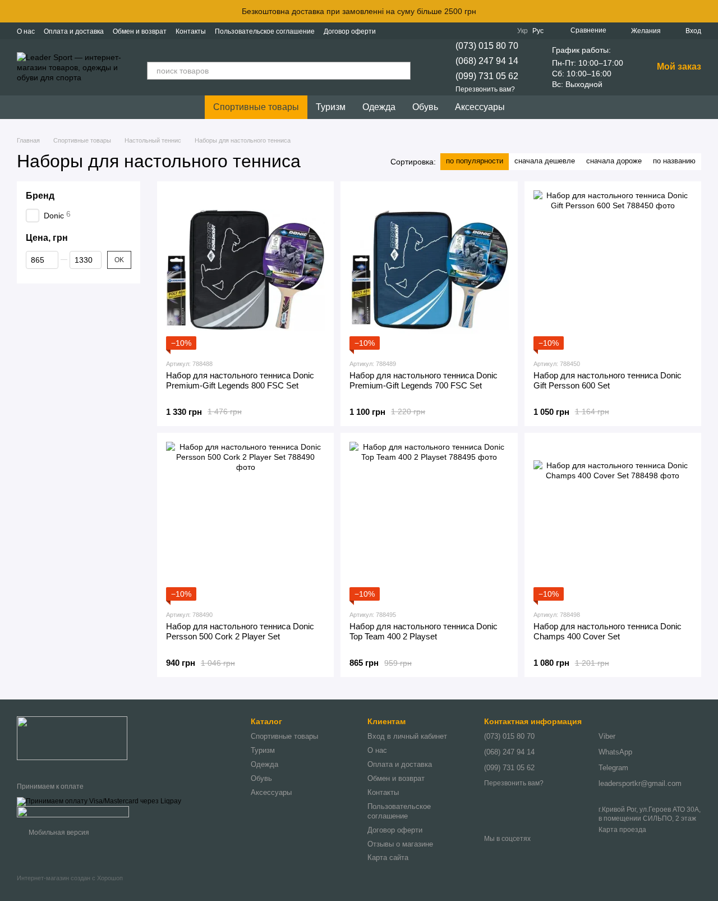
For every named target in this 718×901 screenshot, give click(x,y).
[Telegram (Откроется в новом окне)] (474, 30)
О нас (26, 31)
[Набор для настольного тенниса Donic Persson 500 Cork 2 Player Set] (245, 521)
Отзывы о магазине (400, 844)
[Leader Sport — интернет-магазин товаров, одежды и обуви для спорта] (72, 738)
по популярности (474, 161)
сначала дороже (614, 161)
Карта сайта (387, 857)
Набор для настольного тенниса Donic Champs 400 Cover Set (607, 631)
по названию (674, 161)
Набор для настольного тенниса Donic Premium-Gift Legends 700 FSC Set (423, 380)
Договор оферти (350, 31)
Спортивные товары (256, 107)
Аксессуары (480, 107)
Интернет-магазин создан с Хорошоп (70, 878)
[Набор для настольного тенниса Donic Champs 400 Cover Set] (612, 521)
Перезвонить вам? (485, 89)
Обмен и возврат (140, 31)
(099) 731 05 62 (486, 76)
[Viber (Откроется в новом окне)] (488, 30)
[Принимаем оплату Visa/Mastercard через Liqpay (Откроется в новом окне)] (99, 801)
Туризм (331, 107)
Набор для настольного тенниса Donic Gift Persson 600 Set (607, 380)
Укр (522, 31)
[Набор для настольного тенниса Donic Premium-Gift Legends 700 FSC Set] (428, 269)
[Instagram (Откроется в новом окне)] (447, 30)
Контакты (191, 31)
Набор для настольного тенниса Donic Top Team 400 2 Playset (423, 631)
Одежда (378, 107)
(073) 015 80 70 (486, 46)
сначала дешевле (544, 161)
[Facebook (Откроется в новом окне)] (461, 30)
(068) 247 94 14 (486, 61)
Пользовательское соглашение (265, 31)
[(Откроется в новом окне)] (73, 811)
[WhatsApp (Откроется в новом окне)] (501, 30)
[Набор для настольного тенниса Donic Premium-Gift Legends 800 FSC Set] (245, 269)
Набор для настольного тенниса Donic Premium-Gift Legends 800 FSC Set (240, 380)
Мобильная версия (58, 832)
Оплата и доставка (74, 31)
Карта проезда (622, 830)
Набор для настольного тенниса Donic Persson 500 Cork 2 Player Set (240, 631)
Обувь (425, 107)
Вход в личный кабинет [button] (407, 736)
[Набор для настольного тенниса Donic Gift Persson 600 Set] (612, 269)
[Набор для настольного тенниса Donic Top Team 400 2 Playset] (428, 521)
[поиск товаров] (402, 71)
